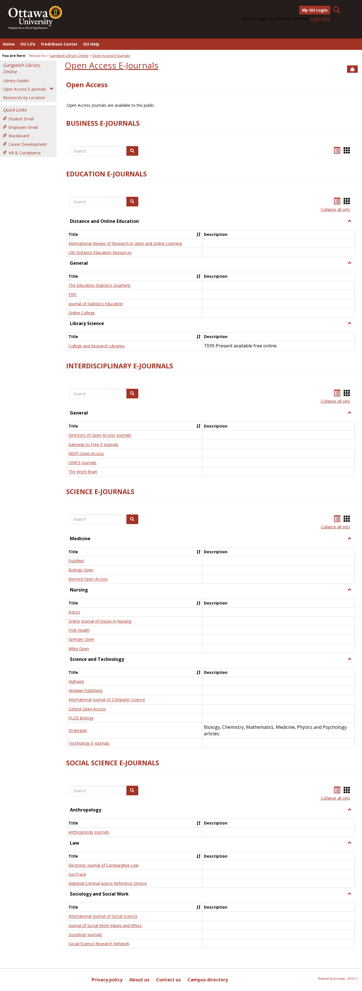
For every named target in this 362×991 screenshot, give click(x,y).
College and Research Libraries (96, 346)
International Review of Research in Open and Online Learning (125, 243)
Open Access (87, 84)
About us (139, 980)
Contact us (168, 980)
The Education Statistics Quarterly (99, 285)
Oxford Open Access (87, 709)
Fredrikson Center (59, 44)
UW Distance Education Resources (100, 252)
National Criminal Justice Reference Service (107, 883)
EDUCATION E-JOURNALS (106, 173)
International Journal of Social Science (102, 916)
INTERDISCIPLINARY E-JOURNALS (119, 365)
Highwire (76, 681)
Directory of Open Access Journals (99, 435)
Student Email (21, 118)
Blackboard (18, 135)
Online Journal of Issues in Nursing (99, 621)
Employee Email (23, 127)
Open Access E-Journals (111, 55)
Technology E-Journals (88, 743)
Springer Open (81, 639)
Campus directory (208, 980)
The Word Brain (82, 472)
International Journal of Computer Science (106, 699)
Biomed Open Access (88, 579)
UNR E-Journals (82, 462)
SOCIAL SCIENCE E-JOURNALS (112, 762)
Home (9, 44)
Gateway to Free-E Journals (93, 444)
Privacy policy (107, 980)
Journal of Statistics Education (95, 303)
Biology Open (80, 570)
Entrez (74, 612)
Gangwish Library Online (69, 55)
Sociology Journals (85, 934)
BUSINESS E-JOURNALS (103, 123)
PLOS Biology (81, 718)
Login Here (320, 18)
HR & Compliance (24, 152)
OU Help (91, 44)
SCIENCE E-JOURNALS (100, 491)
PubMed (76, 560)
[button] (350, 221)
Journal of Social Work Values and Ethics (105, 925)
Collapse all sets (335, 209)
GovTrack (77, 874)
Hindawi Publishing (85, 690)
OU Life (27, 44)
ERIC (72, 294)
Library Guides (16, 80)
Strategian (77, 730)
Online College (81, 312)
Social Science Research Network (98, 943)
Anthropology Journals (88, 832)
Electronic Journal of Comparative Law (103, 865)
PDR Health (79, 630)
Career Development (27, 144)
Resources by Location (24, 97)
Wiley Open (78, 648)
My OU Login (314, 10)
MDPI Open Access (86, 453)
